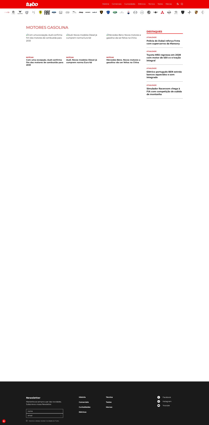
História (105, 4)
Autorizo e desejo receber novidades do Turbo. (44, 421)
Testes (160, 4)
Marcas (169, 4)
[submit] (61, 416)
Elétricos (142, 4)
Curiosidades (129, 4)
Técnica (151, 4)
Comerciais (116, 4)
